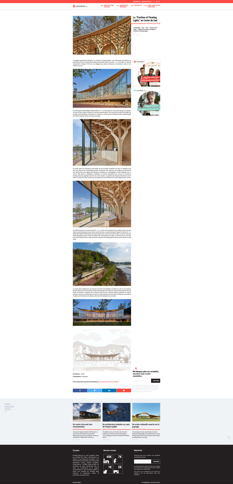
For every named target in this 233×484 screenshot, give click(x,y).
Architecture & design (109, 6)
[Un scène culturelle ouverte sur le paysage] (146, 412)
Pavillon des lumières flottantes (147, 29)
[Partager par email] (124, 390)
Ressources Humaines (124, 6)
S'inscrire (156, 380)
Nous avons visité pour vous (154, 6)
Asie (143, 27)
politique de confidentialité (142, 388)
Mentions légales (77, 482)
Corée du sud (153, 27)
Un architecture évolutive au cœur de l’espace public (116, 425)
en (159, 1)
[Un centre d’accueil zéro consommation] (87, 412)
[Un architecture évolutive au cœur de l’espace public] (117, 412)
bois (147, 27)
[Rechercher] (154, 2)
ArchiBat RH (136, 1)
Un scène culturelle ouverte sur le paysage (145, 425)
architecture (137, 27)
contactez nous (84, 475)
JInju (135, 29)
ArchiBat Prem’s (147, 1)
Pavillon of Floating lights (141, 31)
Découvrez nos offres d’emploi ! (109, 381)
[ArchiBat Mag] (80, 6)
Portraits (138, 5)
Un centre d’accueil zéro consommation (82, 425)
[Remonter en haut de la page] (229, 437)
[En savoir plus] (146, 73)
